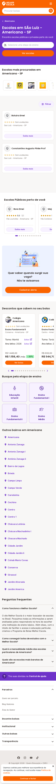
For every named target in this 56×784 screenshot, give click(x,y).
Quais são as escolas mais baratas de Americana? (22, 661)
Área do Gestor (8, 710)
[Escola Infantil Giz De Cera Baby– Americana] (8, 85)
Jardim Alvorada (16, 582)
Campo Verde (15, 488)
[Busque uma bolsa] (51, 11)
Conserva (13, 567)
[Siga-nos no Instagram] (25, 758)
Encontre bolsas (10, 718)
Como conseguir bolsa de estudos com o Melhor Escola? (24, 640)
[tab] (16, 235)
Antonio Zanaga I (16, 451)
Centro (11, 509)
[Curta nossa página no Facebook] (19, 758)
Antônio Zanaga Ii (17, 459)
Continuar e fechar (28, 778)
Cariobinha (13, 495)
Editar (27, 339)
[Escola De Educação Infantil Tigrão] (20, 85)
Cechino (12, 502)
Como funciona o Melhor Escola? (19, 608)
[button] (8, 370)
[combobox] (28, 45)
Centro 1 (12, 516)
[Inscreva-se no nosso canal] (31, 758)
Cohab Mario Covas (18, 560)
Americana (9, 21)
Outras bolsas (9, 733)
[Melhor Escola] (8, 4)
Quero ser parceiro (10, 698)
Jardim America (16, 589)
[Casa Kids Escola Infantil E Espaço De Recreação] (43, 85)
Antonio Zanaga (16, 444)
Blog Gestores (8, 704)
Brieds (11, 473)
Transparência (10, 741)
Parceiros (7, 689)
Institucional (8, 726)
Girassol (12, 574)
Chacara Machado (17, 538)
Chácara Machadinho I (19, 531)
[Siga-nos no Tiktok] (37, 758)
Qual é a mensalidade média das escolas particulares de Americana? (24, 651)
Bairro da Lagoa (16, 466)
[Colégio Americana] (31, 85)
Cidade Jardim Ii (16, 553)
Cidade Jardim (15, 545)
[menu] (51, 4)
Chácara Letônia (16, 524)
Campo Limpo (15, 480)
